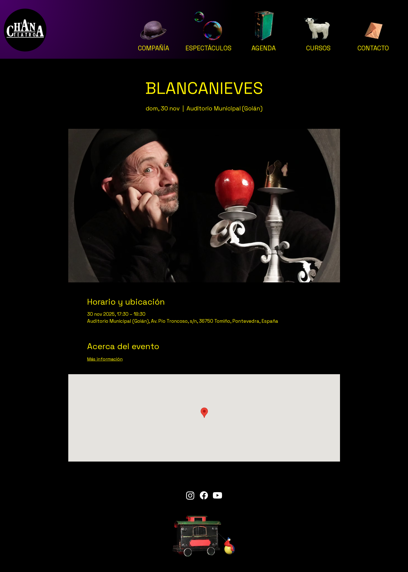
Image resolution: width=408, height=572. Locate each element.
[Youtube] (217, 495)
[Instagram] (190, 495)
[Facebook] (203, 495)
